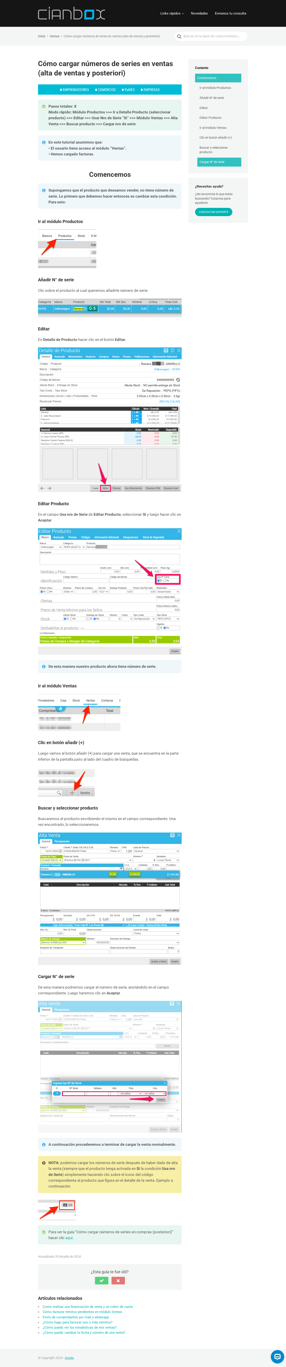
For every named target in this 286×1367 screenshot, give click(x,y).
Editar (204, 108)
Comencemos (206, 78)
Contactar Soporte (213, 212)
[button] (101, 1280)
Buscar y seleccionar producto (214, 150)
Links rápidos (170, 13)
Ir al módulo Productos (215, 88)
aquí (69, 1238)
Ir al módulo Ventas (213, 127)
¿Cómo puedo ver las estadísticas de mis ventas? (80, 1327)
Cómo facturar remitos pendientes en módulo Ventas (82, 1312)
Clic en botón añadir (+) (216, 137)
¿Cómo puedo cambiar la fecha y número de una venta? (84, 1333)
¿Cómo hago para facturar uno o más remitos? (77, 1322)
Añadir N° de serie (212, 98)
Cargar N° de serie (212, 162)
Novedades (199, 13)
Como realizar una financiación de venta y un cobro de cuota (88, 1307)
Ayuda (69, 1358)
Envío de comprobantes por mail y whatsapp (76, 1317)
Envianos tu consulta (230, 13)
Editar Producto (210, 117)
